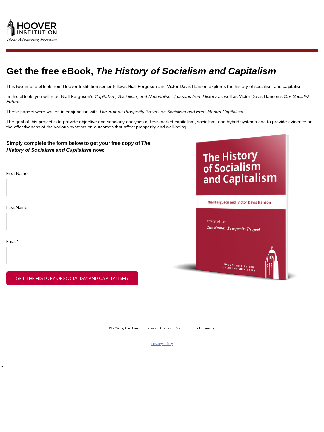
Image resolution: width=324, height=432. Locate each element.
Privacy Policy (162, 344)
